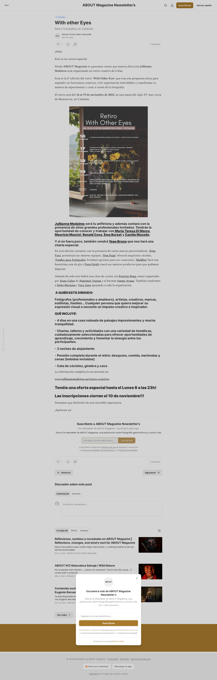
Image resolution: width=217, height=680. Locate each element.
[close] (136, 578)
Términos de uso (108, 630)
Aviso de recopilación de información (98, 633)
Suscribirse (108, 623)
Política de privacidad (128, 633)
